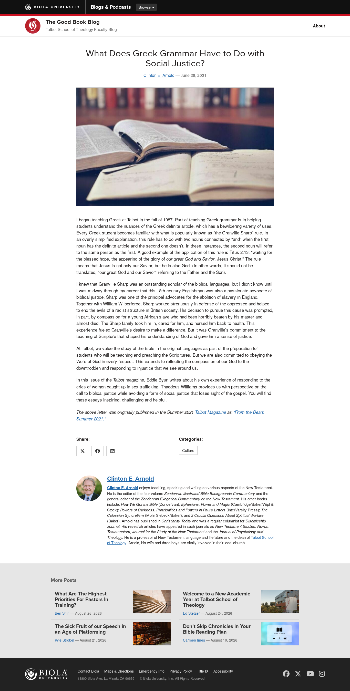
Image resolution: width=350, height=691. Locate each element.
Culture (188, 450)
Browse (145, 7)
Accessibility (223, 671)
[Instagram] (322, 673)
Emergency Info (151, 671)
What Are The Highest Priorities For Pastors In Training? (81, 599)
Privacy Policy (181, 671)
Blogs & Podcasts (111, 7)
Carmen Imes (194, 640)
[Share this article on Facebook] (97, 451)
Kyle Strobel (64, 640)
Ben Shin (62, 613)
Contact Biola (88, 671)
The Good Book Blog (73, 22)
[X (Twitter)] (298, 673)
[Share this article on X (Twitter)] (82, 451)
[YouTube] (310, 673)
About (319, 26)
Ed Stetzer (191, 613)
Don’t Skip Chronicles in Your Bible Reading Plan (217, 629)
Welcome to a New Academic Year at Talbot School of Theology (216, 599)
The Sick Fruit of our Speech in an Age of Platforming (90, 629)
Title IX (202, 671)
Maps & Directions (119, 671)
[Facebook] (286, 673)
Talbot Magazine (210, 412)
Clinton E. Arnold (158, 75)
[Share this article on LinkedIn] (112, 451)
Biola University (57, 7)
